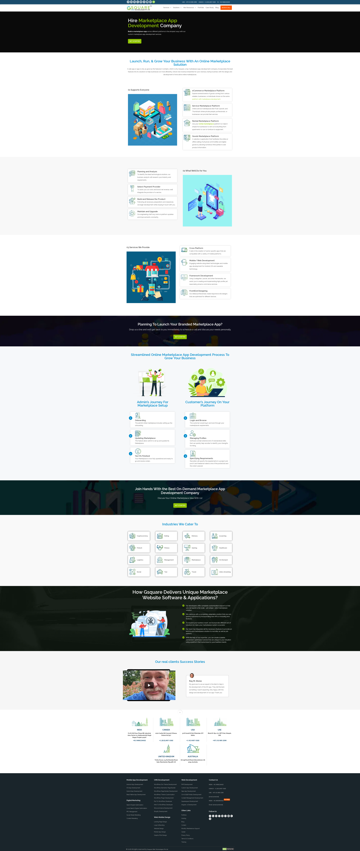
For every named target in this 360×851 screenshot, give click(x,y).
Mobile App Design (160, 832)
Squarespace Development (189, 801)
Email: (216, 804)
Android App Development (135, 784)
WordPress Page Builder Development (165, 791)
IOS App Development (133, 788)
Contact (183, 825)
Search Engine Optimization (135, 805)
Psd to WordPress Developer (163, 801)
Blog (217, 7)
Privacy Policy (185, 835)
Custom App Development (189, 788)
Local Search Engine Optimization (137, 808)
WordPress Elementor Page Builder (165, 788)
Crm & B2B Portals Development (191, 794)
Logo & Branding (159, 825)
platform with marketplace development (206, 99)
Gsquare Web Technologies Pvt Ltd (157, 849)
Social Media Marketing (134, 815)
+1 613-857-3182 (192, 740)
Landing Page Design (160, 822)
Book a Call (226, 7)
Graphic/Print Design (160, 835)
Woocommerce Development (163, 808)
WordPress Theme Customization (164, 794)
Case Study (210, 7)
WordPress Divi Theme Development (165, 784)
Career (183, 832)
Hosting (183, 818)
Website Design (159, 828)
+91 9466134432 (223, 2)
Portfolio (201, 7)
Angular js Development (188, 804)
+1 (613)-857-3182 (207, 2)
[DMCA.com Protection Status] (228, 849)
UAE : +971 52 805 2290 (216, 792)
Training (183, 842)
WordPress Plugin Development (164, 798)
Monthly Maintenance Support (190, 828)
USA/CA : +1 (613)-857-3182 (217, 788)
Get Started (134, 41)
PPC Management (132, 811)
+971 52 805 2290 (189, 2)
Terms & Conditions (187, 838)
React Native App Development (136, 794)
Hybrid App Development (134, 791)
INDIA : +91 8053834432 (216, 800)
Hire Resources (188, 7)
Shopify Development (160, 811)
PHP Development (186, 784)
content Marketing (132, 818)
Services (166, 7)
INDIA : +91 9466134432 (216, 784)
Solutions (176, 7)
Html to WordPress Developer (163, 804)
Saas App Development (188, 791)
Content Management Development (192, 798)
